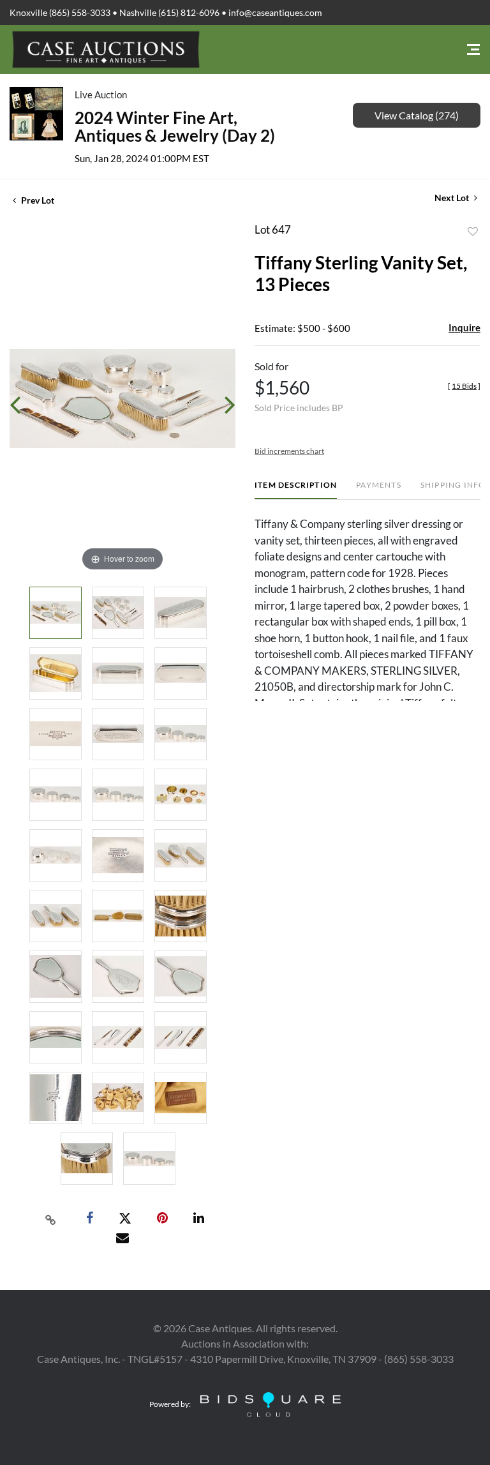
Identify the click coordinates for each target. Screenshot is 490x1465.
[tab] (296, 490)
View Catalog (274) (417, 115)
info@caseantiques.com (275, 12)
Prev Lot (36, 200)
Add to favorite (472, 232)
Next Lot (452, 197)
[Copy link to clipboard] (51, 1218)
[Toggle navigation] (473, 49)
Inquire (464, 327)
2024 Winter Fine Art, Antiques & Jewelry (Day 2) (175, 126)
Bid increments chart (289, 451)
